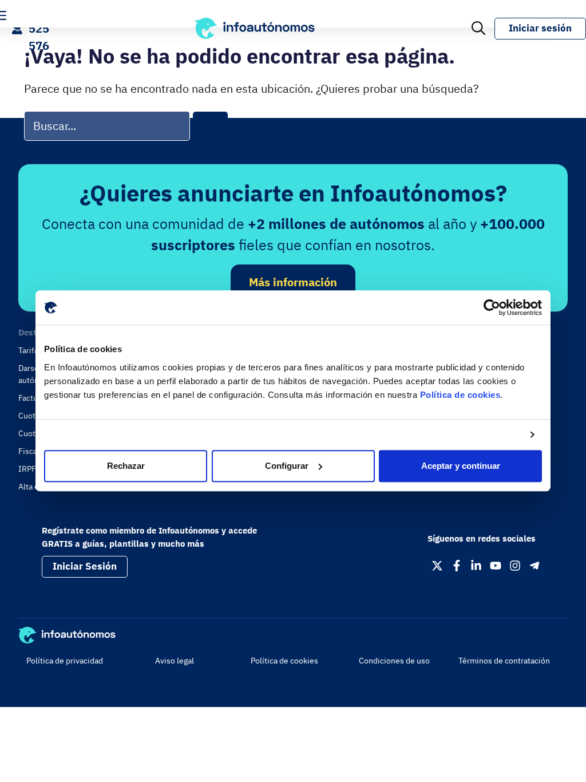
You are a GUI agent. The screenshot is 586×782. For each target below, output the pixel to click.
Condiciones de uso (394, 660)
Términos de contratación (504, 660)
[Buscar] (210, 126)
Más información (293, 282)
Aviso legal (174, 660)
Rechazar (126, 466)
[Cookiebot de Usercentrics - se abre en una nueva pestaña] (492, 307)
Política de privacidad (64, 660)
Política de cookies (460, 395)
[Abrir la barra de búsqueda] (478, 28)
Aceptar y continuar (460, 466)
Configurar (286, 466)
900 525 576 (39, 28)
